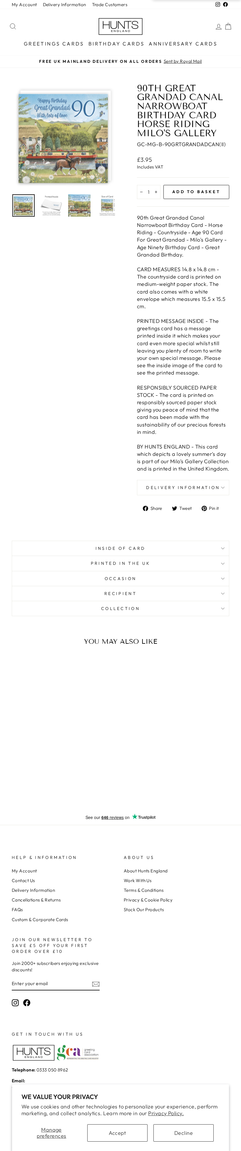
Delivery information (183, 487)
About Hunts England (146, 871)
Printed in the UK (120, 563)
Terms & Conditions (143, 890)
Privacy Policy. (166, 1113)
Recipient (120, 593)
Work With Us (137, 880)
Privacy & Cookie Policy (148, 900)
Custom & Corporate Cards (40, 919)
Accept (117, 1133)
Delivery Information (64, 4)
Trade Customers (110, 4)
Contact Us (23, 880)
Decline (183, 1133)
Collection (120, 608)
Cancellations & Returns (36, 900)
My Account (24, 4)
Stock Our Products (144, 909)
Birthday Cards (116, 44)
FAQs (17, 909)
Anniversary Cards (183, 44)
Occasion (121, 578)
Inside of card (120, 548)
